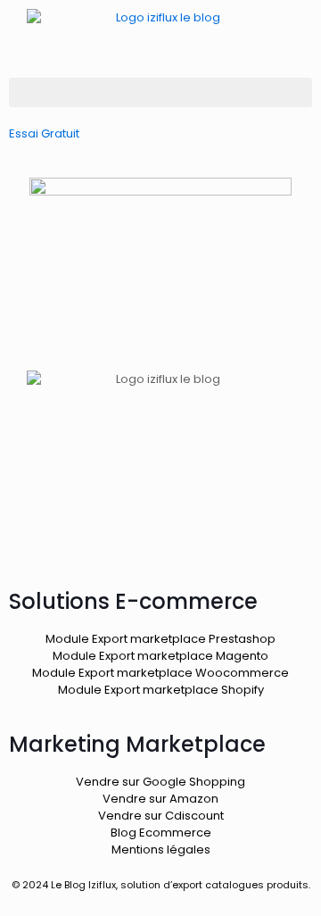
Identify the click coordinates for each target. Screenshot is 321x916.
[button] (160, 92)
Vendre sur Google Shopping (160, 781)
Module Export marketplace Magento (160, 655)
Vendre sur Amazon (160, 798)
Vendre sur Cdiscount (161, 815)
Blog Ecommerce (161, 832)
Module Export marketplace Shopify (161, 689)
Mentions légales (160, 849)
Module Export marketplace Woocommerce (160, 672)
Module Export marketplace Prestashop (160, 638)
